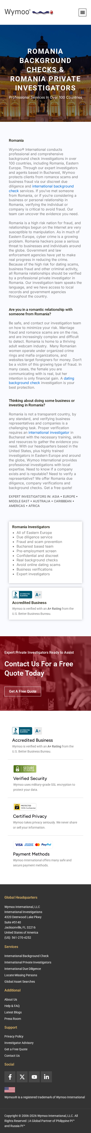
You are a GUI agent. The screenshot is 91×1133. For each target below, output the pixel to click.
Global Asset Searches (19, 981)
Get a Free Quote (15, 1049)
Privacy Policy (13, 1036)
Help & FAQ (12, 1006)
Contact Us (12, 1055)
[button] (82, 12)
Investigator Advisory (19, 1043)
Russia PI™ (17, 1126)
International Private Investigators (27, 962)
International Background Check (26, 956)
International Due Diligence (22, 969)
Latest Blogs (13, 1012)
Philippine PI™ (65, 1121)
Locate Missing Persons (20, 975)
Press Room (12, 1018)
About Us (10, 999)
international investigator (48, 432)
